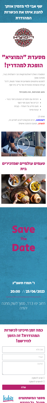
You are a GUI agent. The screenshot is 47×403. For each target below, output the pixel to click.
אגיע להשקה (37, 377)
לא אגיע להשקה (36, 381)
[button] (23, 143)
